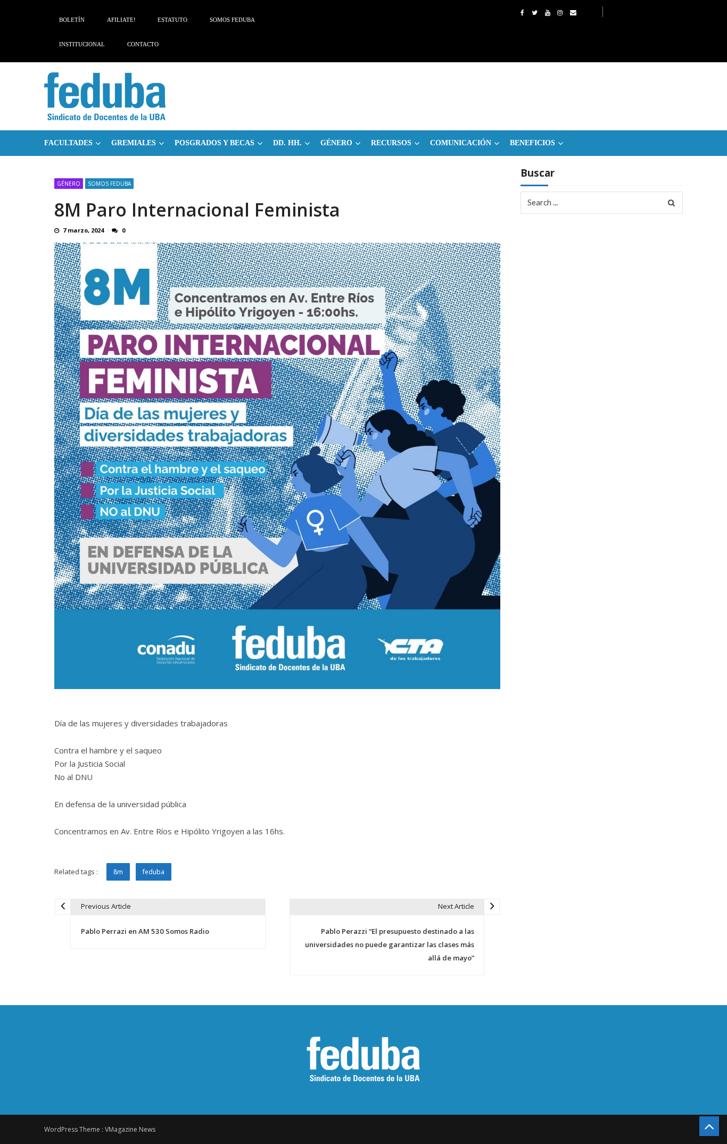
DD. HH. (287, 143)
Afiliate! (121, 19)
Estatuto (172, 19)
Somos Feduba (232, 19)
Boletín (72, 19)
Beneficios (532, 143)
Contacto (143, 44)
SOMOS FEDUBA (109, 183)
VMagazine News (130, 1129)
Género (336, 143)
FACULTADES (68, 143)
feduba (153, 871)
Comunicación (460, 143)
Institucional (82, 44)
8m (118, 871)
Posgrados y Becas (214, 143)
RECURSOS (391, 143)
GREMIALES (133, 143)
